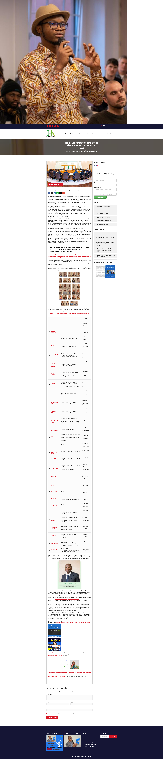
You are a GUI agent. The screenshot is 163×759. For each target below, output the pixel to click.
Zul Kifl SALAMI (54, 468)
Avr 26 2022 (50, 189)
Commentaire (49, 694)
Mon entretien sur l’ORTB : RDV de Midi (105, 234)
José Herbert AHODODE (60, 682)
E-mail (72, 702)
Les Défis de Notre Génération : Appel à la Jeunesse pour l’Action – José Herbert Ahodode (106, 244)
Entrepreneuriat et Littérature (104, 220)
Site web (48, 708)
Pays (95, 182)
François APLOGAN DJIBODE (53, 365)
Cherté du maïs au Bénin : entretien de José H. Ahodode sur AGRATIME (105, 238)
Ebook (80, 133)
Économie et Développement (83, 150)
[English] (95, 165)
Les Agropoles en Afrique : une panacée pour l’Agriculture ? (106, 256)
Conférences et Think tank (103, 210)
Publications (73, 133)
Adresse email (97, 187)
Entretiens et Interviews (102, 224)
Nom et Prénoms (98, 178)
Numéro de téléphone (99, 192)
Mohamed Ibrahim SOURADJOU (54, 478)
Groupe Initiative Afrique (58, 257)
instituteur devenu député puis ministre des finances (67, 599)
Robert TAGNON (54, 505)
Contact (103, 133)
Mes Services (86, 133)
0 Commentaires (82, 682)
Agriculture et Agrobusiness (103, 206)
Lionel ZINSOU (54, 543)
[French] (97, 165)
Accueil (66, 133)
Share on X (86, 251)
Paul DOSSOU (54, 498)
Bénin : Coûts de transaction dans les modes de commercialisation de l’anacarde (105, 250)
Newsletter (109, 133)
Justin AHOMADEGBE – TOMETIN (54, 375)
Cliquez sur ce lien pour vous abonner (56, 676)
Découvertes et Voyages (102, 213)
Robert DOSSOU (54, 491)
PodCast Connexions (95, 133)
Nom (47, 702)
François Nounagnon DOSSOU (54, 452)
